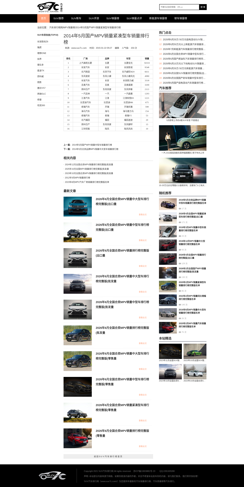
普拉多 (40, 65)
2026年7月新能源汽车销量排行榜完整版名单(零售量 (189, 49)
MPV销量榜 (69, 27)
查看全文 (143, 214)
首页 (43, 18)
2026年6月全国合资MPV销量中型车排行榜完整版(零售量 (191, 54)
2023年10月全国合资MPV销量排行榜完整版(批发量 (89, 173)
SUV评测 (94, 18)
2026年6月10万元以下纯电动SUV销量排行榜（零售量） (191, 63)
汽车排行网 (52, 476)
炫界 (39, 59)
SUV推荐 (58, 18)
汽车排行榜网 (56, 27)
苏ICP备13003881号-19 (144, 471)
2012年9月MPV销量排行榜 (77, 177)
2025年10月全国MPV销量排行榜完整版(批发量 (87, 169)
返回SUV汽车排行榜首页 (108, 456)
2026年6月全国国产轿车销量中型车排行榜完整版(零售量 (191, 78)
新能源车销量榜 (158, 18)
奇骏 (39, 99)
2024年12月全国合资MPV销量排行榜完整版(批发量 (89, 164)
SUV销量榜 (112, 18)
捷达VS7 (41, 88)
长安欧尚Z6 (42, 41)
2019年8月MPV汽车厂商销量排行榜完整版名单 (87, 182)
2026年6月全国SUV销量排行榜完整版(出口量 (186, 73)
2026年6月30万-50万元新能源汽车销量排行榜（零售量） (191, 68)
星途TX (40, 70)
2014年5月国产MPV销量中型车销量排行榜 (92, 145)
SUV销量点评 (134, 18)
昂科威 (40, 76)
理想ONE (41, 53)
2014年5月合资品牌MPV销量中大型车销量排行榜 (95, 149)
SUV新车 (76, 18)
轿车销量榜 (180, 18)
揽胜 (39, 82)
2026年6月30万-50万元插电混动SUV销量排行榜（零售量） (193, 39)
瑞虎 (39, 47)
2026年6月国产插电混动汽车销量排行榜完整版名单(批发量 (192, 83)
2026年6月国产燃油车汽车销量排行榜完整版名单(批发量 (191, 59)
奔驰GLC (41, 94)
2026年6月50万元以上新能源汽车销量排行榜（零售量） (191, 44)
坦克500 (41, 105)
